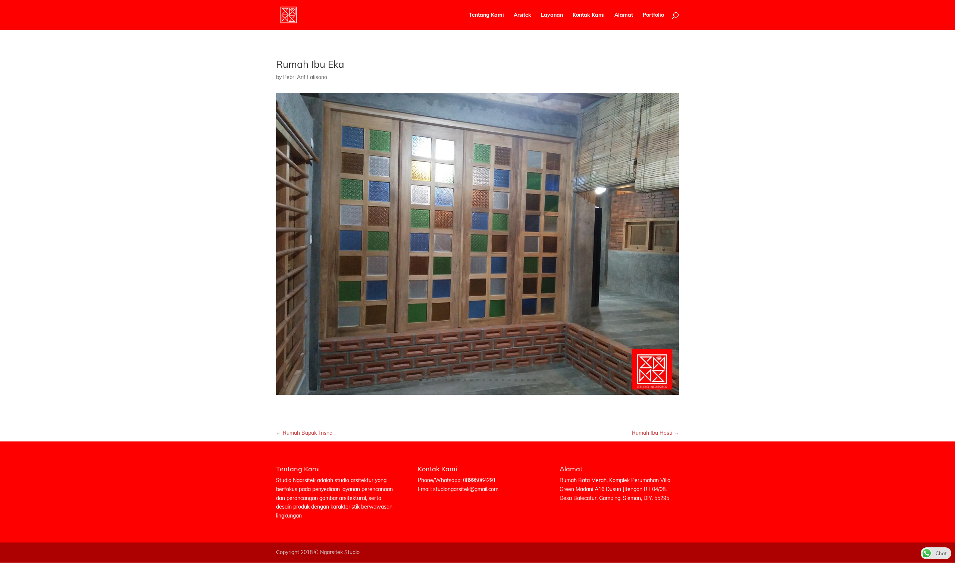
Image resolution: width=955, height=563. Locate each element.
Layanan (552, 15)
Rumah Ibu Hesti (655, 433)
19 (534, 380)
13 (496, 380)
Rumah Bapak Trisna (304, 433)
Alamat (623, 15)
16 (515, 380)
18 (528, 380)
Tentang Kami (486, 15)
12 (490, 380)
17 (522, 380)
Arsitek (522, 15)
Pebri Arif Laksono (305, 77)
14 (503, 380)
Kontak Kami (589, 15)
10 (477, 380)
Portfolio (653, 15)
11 (484, 380)
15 (509, 380)
